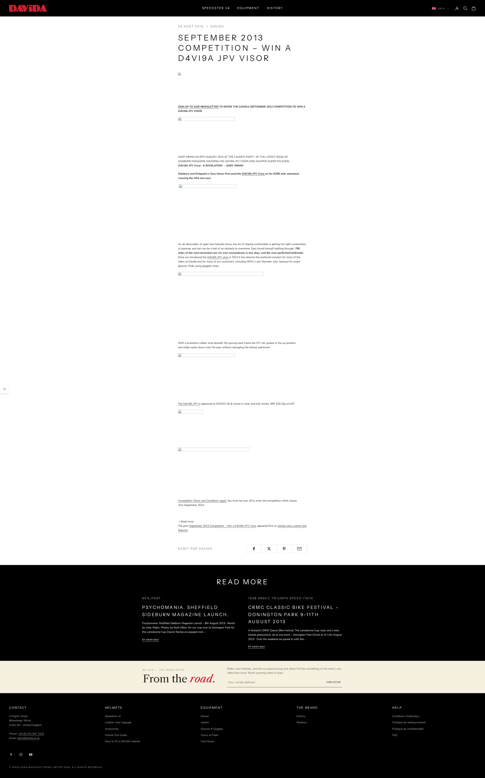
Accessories (112, 729)
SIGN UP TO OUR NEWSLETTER (198, 106)
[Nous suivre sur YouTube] (31, 754)
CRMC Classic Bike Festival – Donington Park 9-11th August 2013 (293, 614)
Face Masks (207, 741)
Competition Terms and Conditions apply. (202, 501)
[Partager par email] (299, 549)
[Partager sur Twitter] (268, 549)
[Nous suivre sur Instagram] (21, 754)
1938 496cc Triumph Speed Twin (280, 598)
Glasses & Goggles (212, 729)
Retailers (301, 722)
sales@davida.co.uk (28, 738)
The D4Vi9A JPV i (188, 404)
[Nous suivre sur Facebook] (11, 754)
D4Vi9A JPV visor (218, 257)
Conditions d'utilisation (405, 716)
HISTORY (275, 8)
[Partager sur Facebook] (253, 549)
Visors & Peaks (210, 735)
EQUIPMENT (248, 8)
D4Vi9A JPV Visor (253, 174)
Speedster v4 (112, 716)
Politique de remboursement (409, 722)
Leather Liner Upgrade (118, 722)
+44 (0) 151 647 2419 (31, 734)
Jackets (205, 722)
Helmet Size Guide (116, 735)
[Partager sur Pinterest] (284, 549)
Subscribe (333, 682)
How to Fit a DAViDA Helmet (122, 741)
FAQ (394, 735)
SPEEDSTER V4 (216, 8)
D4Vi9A (217, 26)
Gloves (205, 716)
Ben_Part (151, 598)
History (300, 716)
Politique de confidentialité (407, 729)
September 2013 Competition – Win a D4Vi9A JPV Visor (222, 526)
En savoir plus (150, 639)
